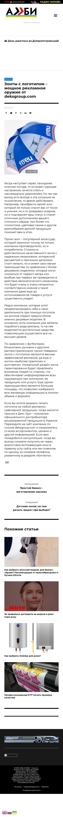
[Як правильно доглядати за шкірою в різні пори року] (27, 596)
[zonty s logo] (31, 147)
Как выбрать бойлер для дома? (22, 656)
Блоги (8, 79)
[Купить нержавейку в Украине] (31, 739)
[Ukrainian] (14, 812)
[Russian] (9, 812)
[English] (4, 812)
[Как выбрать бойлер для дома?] (27, 638)
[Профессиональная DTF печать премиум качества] (27, 677)
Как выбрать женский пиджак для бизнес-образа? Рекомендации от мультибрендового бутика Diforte (31, 572)
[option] (18, 53)
